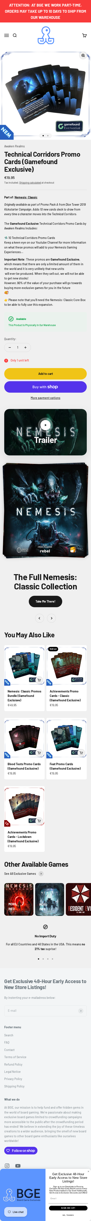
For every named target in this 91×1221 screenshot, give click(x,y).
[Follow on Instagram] (7, 1166)
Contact (9, 1050)
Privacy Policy (13, 1079)
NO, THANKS (68, 1215)
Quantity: (10, 339)
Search (8, 1035)
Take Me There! (45, 601)
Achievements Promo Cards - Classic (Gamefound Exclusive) (65, 695)
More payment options (45, 398)
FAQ (6, 1042)
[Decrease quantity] (9, 347)
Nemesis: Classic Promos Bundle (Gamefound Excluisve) (24, 695)
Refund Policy (13, 1064)
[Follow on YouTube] (18, 1166)
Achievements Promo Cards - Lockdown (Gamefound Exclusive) (23, 836)
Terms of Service (15, 1057)
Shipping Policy (14, 1086)
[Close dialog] (88, 1171)
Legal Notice (12, 1071)
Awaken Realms (14, 146)
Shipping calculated (30, 182)
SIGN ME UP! (68, 1208)
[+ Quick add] (39, 680)
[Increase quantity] (25, 347)
